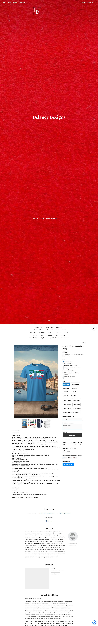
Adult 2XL (65, 392)
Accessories (39, 327)
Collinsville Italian (37, 330)
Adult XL (74, 388)
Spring (49, 332)
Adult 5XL (73, 396)
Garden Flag (69, 376)
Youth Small (76, 400)
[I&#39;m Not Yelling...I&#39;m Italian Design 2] (43, 423)
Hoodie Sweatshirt (71, 365)
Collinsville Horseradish (52, 330)
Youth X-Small (67, 400)
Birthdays (42, 332)
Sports (42, 335)
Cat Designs (59, 327)
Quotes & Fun (49, 327)
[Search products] (94, 328)
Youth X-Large (67, 408)
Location (15, 2)
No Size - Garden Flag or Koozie (71, 412)
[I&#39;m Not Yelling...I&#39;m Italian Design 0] (24, 423)
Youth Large (76, 404)
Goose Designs (34, 338)
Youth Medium (67, 404)
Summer (35, 335)
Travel (66, 332)
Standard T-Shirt (68, 361)
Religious (49, 335)
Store (4, 2)
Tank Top (66, 369)
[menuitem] (83, 343)
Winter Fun (33, 332)
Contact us (22, 2)
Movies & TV (57, 332)
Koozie (68, 378)
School (63, 330)
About (9, 2)
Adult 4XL (66, 396)
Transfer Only (77, 408)
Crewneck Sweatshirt (72, 367)
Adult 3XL (73, 392)
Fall (56, 335)
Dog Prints (44, 338)
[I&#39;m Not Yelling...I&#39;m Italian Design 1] (32, 423)
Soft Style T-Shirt (68, 363)
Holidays (63, 335)
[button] (67, 451)
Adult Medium (75, 384)
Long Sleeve (69, 370)
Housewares (65, 338)
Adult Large (66, 388)
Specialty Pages (54, 338)
